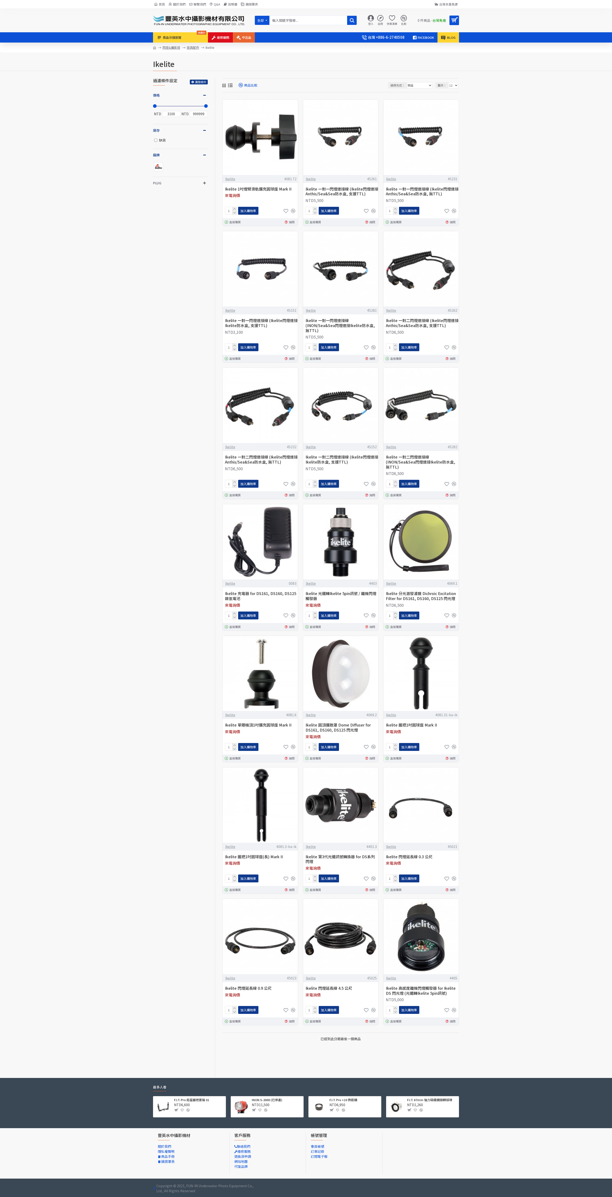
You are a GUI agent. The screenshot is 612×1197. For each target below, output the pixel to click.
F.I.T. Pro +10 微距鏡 (343, 1100)
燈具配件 (193, 47)
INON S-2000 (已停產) (267, 1100)
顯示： (442, 85)
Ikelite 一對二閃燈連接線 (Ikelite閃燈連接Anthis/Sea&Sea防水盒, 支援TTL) (422, 323)
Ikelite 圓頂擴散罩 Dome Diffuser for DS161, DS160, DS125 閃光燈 (338, 727)
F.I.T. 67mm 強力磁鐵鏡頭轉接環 (429, 1100)
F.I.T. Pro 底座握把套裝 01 (191, 1100)
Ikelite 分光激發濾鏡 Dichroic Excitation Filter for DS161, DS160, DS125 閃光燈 (421, 596)
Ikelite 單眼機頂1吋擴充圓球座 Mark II (258, 724)
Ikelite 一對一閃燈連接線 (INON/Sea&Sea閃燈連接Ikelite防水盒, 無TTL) (340, 325)
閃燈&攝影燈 (171, 47)
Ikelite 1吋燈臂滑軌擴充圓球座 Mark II (258, 188)
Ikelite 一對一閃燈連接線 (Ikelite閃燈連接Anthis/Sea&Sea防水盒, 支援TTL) (342, 191)
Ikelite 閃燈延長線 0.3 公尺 (409, 856)
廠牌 (156, 155)
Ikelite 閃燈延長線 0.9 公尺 (248, 988)
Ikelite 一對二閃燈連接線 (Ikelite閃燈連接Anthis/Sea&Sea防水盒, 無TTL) (261, 459)
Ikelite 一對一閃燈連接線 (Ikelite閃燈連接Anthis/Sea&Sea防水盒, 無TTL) (422, 191)
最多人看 (159, 1087)
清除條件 (200, 82)
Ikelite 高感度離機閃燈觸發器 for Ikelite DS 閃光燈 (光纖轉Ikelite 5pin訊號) (421, 991)
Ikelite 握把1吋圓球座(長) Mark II (254, 856)
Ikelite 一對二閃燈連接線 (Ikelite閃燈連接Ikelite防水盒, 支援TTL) (342, 459)
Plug (157, 182)
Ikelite (230, 178)
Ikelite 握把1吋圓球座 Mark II (411, 724)
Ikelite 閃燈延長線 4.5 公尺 (329, 988)
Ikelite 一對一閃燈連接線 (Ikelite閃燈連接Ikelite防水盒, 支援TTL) (261, 323)
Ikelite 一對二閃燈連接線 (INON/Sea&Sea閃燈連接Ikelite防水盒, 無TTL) (420, 461)
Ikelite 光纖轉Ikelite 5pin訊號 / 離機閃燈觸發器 (341, 596)
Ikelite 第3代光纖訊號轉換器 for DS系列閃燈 (340, 859)
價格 (156, 95)
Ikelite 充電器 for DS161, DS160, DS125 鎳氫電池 (260, 596)
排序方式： (397, 85)
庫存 (156, 130)
